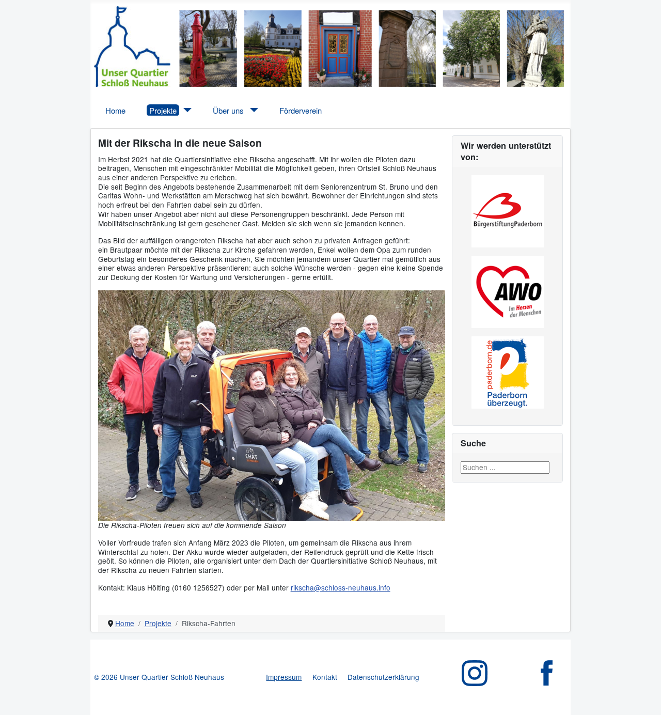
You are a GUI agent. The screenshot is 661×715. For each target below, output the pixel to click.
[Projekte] (185, 110)
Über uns (228, 110)
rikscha (302, 587)
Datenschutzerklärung (383, 677)
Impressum (284, 677)
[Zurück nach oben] (644, 698)
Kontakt (324, 677)
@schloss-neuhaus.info (352, 587)
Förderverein (300, 110)
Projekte (163, 110)
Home (115, 110)
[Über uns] (252, 110)
